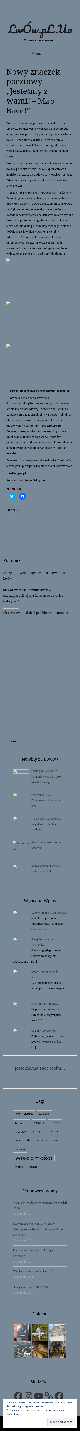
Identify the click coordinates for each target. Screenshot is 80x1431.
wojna (19, 1166)
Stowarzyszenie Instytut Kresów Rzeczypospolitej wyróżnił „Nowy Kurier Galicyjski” (33, 595)
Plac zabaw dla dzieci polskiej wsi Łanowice (36, 612)
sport (57, 1140)
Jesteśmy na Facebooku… (40, 1068)
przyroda (52, 1131)
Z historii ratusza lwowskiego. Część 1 (37, 1271)
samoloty (41, 1140)
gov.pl (21, 473)
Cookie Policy (13, 1414)
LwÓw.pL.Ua (40, 29)
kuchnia (55, 1122)
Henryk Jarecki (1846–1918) (30, 1287)
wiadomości (33, 1158)
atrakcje (44, 1113)
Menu (36, 53)
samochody (22, 1140)
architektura (24, 1113)
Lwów (20, 1131)
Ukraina (20, 1149)
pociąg (36, 1131)
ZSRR (33, 1166)
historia (39, 1122)
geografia (21, 1122)
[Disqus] (40, 680)
